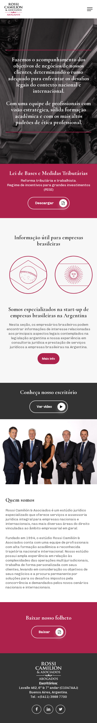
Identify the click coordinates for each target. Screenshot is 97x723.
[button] (90, 9)
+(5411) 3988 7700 (52, 697)
